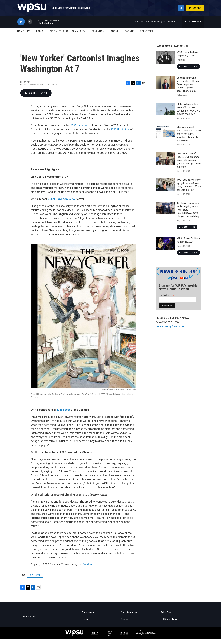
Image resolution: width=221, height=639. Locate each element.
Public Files (166, 612)
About (114, 31)
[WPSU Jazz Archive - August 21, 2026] (165, 57)
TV (28, 31)
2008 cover (63, 409)
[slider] (34, 21)
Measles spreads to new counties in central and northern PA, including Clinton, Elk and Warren (189, 134)
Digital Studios (59, 31)
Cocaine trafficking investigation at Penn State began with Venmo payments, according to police (188, 84)
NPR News (35, 575)
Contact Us (87, 619)
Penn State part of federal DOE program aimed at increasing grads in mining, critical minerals (189, 160)
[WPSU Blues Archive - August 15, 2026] (165, 243)
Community (78, 31)
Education (98, 31)
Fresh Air (88, 564)
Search (124, 619)
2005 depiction (79, 125)
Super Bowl (55, 198)
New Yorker (69, 198)
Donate (196, 7)
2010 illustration (120, 129)
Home (20, 31)
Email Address (166, 295)
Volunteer (146, 31)
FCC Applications (169, 619)
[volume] (30, 21)
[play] (21, 22)
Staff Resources (129, 612)
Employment (88, 612)
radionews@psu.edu (170, 326)
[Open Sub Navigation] (32, 31)
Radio (39, 31)
